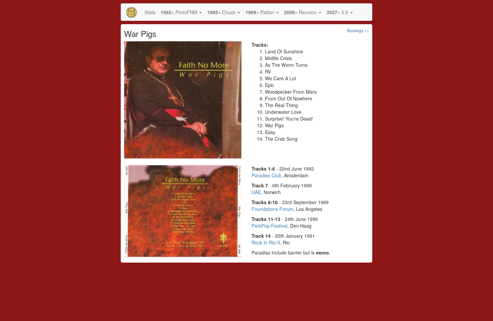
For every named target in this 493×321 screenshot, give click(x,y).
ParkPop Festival (269, 225)
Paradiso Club (266, 175)
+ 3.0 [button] (338, 12)
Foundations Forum (272, 208)
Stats (150, 12)
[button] (181, 12)
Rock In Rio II (266, 242)
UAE (256, 192)
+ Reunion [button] (301, 12)
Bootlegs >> (358, 30)
